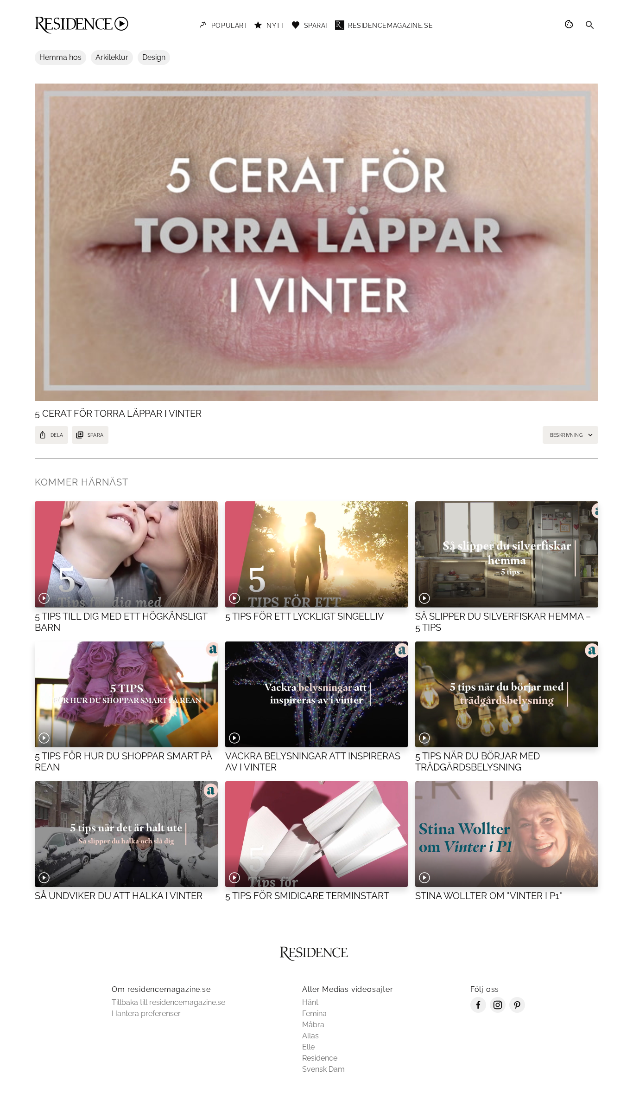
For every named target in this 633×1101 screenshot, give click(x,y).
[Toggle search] (590, 25)
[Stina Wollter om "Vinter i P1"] (506, 834)
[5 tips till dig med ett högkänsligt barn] (126, 554)
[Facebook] (478, 1010)
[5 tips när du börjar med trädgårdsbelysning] (506, 694)
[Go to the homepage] (81, 25)
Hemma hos (60, 57)
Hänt (310, 1002)
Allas (310, 1035)
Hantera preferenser (146, 1013)
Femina (314, 1013)
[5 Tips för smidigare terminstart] (316, 834)
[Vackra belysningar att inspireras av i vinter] (316, 694)
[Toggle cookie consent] (570, 25)
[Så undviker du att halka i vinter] (126, 834)
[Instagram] (498, 1010)
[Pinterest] (517, 1010)
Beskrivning (566, 435)
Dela (57, 435)
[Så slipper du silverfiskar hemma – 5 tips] (506, 554)
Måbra (313, 1024)
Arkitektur (111, 57)
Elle (308, 1047)
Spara (96, 435)
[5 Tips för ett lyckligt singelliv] (316, 554)
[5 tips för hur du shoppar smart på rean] (126, 694)
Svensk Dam (323, 1069)
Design (153, 57)
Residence (319, 1058)
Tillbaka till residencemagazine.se (168, 1002)
